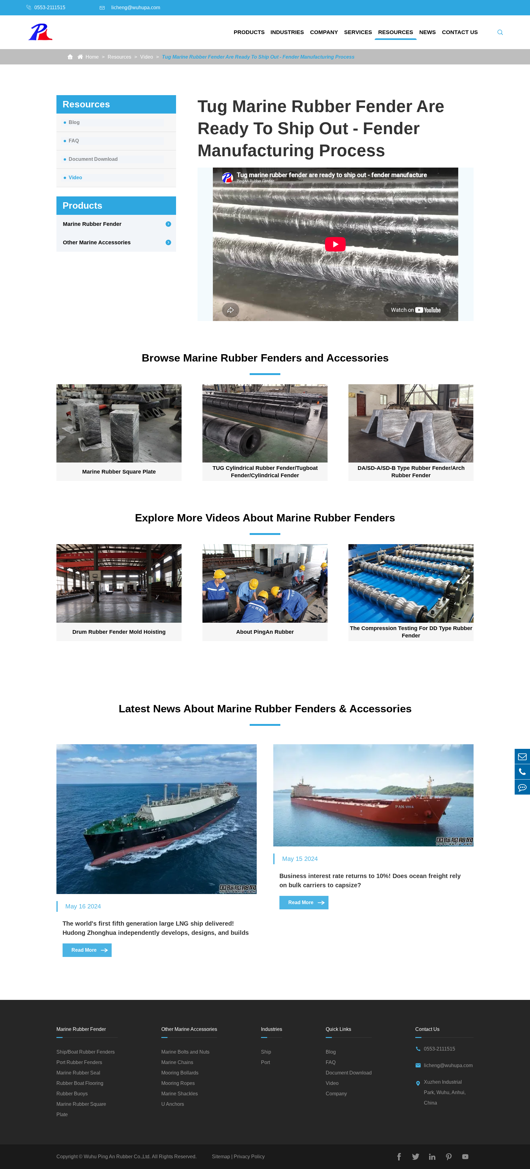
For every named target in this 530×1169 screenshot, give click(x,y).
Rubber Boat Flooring (79, 1083)
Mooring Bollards (179, 1073)
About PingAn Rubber (265, 632)
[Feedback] (522, 787)
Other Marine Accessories (97, 242)
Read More (90, 950)
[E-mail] (522, 756)
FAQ (74, 140)
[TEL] (522, 771)
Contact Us (460, 32)
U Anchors (172, 1104)
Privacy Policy (248, 1156)
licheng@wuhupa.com (135, 7)
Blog (74, 122)
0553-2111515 (49, 7)
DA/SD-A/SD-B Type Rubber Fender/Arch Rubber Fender (411, 471)
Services (358, 32)
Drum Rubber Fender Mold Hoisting (119, 632)
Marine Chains (177, 1062)
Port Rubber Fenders (79, 1062)
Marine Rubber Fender (92, 224)
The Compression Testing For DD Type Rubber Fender (411, 632)
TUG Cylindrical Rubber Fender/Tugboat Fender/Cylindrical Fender (265, 471)
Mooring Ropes (178, 1083)
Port (265, 1062)
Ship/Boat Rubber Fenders (85, 1052)
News (427, 32)
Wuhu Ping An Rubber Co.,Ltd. (117, 1156)
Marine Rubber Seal (78, 1073)
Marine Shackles (179, 1094)
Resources (395, 32)
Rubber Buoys (72, 1094)
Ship (266, 1052)
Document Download (93, 159)
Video (146, 57)
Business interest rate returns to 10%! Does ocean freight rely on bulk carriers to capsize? (370, 880)
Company (324, 32)
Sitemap (221, 1156)
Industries (287, 32)
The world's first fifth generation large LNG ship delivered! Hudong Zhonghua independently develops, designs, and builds (156, 928)
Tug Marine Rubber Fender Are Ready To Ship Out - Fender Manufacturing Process (258, 57)
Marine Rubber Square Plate (119, 472)
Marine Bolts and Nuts (185, 1052)
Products (249, 32)
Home (92, 57)
